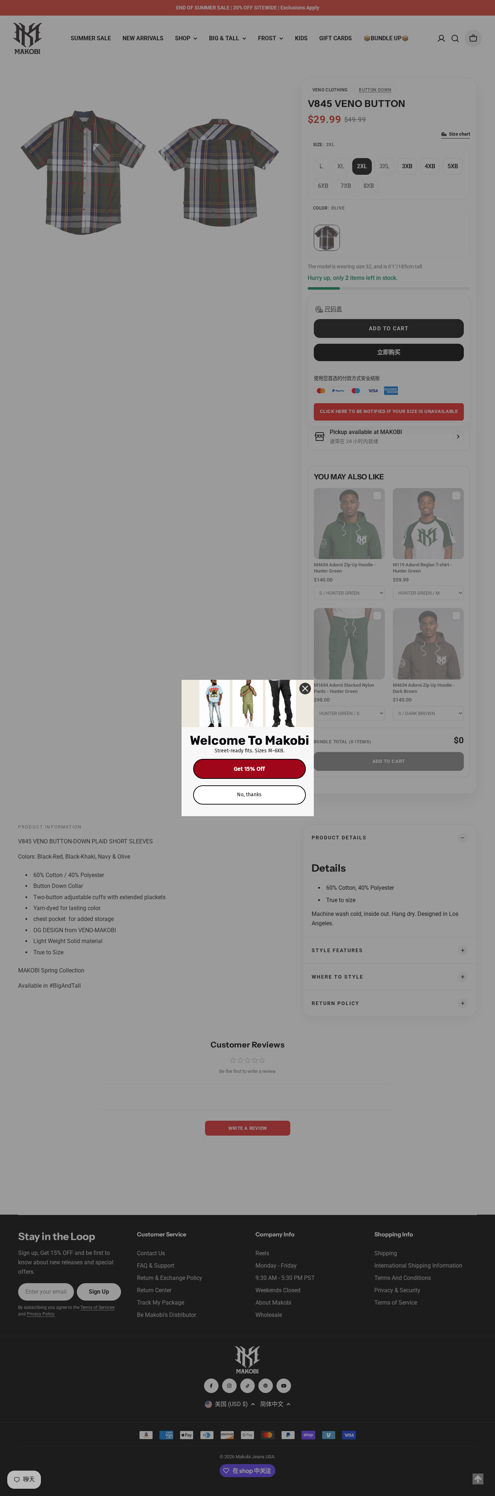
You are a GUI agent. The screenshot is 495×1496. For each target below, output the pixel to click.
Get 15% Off (249, 768)
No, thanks (249, 795)
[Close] (305, 688)
